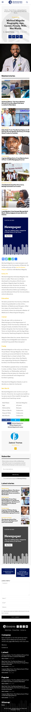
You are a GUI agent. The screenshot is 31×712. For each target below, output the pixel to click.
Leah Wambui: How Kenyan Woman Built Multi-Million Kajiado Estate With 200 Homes (15, 213)
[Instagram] (15, 448)
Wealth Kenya (5, 99)
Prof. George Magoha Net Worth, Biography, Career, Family (22, 573)
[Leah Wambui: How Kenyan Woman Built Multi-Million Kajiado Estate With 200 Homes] (15, 199)
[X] (13, 36)
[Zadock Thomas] (15, 436)
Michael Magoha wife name (15, 427)
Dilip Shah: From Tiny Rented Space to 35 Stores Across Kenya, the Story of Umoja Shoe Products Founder (15, 131)
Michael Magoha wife (15, 425)
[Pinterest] (17, 36)
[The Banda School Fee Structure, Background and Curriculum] (15, 172)
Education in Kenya (6, 182)
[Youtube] (27, 626)
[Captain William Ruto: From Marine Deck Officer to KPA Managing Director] (15, 145)
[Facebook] (10, 36)
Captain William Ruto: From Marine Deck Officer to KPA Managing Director (15, 159)
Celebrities (4, 209)
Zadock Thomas (9, 32)
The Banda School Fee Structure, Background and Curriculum (13, 185)
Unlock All (15, 474)
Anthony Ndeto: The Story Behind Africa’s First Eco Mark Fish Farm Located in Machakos (13, 103)
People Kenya (12, 10)
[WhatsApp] (21, 36)
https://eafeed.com (15, 445)
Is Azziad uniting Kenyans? (8, 572)
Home (6, 10)
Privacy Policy (21, 478)
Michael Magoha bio (17, 423)
